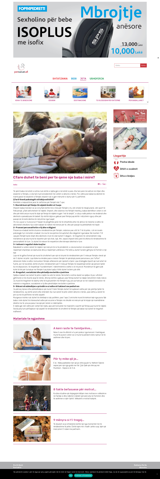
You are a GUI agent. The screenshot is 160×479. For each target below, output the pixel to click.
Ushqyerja (97, 78)
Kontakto (17, 467)
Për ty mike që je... (65, 358)
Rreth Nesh (18, 465)
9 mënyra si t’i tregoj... (68, 420)
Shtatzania (60, 78)
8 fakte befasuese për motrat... (74, 389)
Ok (71, 475)
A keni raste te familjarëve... (72, 328)
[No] (157, 474)
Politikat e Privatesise (83, 475)
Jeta (83, 78)
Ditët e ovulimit (129, 169)
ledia (15, 185)
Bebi (74, 78)
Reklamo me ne (140, 465)
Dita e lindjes (127, 176)
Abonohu (143, 467)
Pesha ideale (127, 162)
